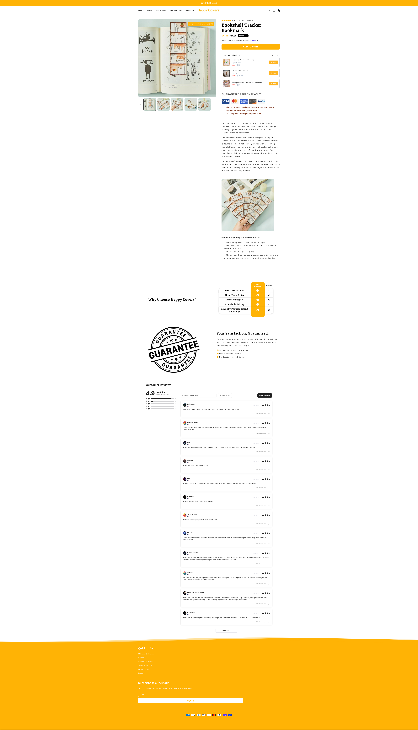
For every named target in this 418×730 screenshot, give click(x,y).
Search (141, 673)
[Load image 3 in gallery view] (177, 104)
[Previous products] (272, 55)
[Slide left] (140, 104)
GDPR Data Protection (147, 661)
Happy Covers (211, 719)
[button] (269, 10)
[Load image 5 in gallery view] (204, 104)
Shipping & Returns (146, 654)
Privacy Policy (144, 669)
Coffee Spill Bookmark (241, 70)
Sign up (190, 700)
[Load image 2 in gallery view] (163, 104)
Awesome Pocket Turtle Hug (243, 60)
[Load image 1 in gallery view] (150, 104)
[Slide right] (213, 104)
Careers (141, 658)
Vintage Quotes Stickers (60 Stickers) (247, 82)
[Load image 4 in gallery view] (191, 104)
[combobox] (225, 395)
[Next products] (277, 55)
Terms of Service (145, 665)
